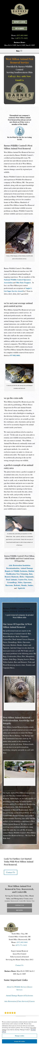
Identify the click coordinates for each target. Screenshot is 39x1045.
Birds (22, 576)
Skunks (24, 585)
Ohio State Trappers (23, 282)
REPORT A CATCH (19, 22)
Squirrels (21, 588)
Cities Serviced (23, 1001)
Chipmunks (29, 576)
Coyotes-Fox (22, 579)
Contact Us (10, 872)
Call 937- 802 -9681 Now (19, 76)
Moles (20, 582)
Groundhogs (12, 582)
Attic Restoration (10, 1001)
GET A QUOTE (19, 28)
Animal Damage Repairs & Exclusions (19, 995)
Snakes (30, 585)
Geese (30, 579)
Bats (30, 574)
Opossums (27, 582)
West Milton (20, 117)
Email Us (19, 80)
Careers (32, 1001)
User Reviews (21, 1015)
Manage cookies (19, 1036)
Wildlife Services (21, 987)
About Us (10, 987)
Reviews (19, 910)
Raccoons (9, 585)
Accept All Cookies (19, 1041)
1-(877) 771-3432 (21, 38)
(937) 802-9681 (22, 35)
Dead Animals (11, 579)
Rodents (17, 585)
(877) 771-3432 (21, 945)
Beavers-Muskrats (12, 576)
